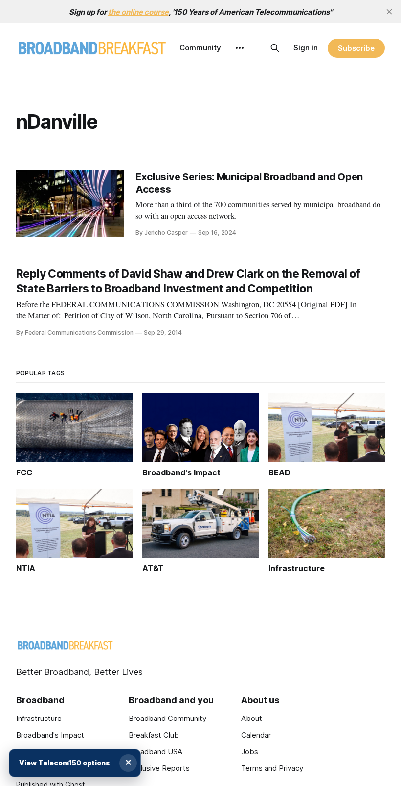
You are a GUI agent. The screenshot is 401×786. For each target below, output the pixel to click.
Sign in (305, 47)
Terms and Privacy (272, 768)
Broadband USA (155, 751)
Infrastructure (39, 718)
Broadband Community (167, 718)
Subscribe (356, 48)
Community (200, 47)
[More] (239, 48)
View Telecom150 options (64, 763)
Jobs (249, 751)
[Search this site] (275, 48)
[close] (389, 12)
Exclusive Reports (159, 768)
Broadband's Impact (50, 735)
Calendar (256, 735)
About (251, 718)
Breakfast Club (154, 735)
